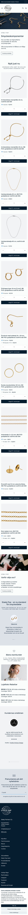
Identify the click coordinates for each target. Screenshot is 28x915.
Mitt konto (4, 832)
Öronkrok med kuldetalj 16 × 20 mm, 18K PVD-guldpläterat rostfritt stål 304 (13, 336)
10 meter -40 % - (9, 441)
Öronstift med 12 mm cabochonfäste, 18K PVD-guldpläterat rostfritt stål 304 (13, 485)
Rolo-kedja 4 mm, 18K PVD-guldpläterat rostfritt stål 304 (10, 532)
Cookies (3, 848)
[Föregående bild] (2, 568)
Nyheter (3, 882)
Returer (3, 843)
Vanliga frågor (5, 872)
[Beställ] (25, 792)
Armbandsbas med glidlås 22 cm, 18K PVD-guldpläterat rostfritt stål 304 (13, 148)
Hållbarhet (4, 863)
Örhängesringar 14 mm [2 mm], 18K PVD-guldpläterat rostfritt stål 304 (12, 289)
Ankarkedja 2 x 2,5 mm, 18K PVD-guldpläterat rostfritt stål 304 (12, 435)
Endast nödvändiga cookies (14, 909)
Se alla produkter (6, 53)
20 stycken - (8, 340)
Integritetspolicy (5, 846)
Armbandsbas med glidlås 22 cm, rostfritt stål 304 (12, 101)
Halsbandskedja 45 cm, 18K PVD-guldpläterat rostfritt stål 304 (12, 195)
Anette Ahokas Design (16, 743)
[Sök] (23, 8)
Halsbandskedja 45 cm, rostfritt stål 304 (13, 242)
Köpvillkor (4, 838)
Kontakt (3, 865)
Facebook (4, 880)
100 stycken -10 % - (9, 342)
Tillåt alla (14, 905)
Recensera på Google (7, 885)
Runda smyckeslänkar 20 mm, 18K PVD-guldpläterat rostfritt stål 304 (12, 386)
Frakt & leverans (5, 841)
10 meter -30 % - (9, 538)
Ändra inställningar (14, 912)
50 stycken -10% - (9, 392)
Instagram (3, 877)
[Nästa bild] (5, 568)
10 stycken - (8, 293)
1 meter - (6, 439)
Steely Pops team (5, 858)
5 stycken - (7, 104)
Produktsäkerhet (5, 860)
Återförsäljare (4, 875)
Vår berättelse (5, 855)
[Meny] (2, 8)
